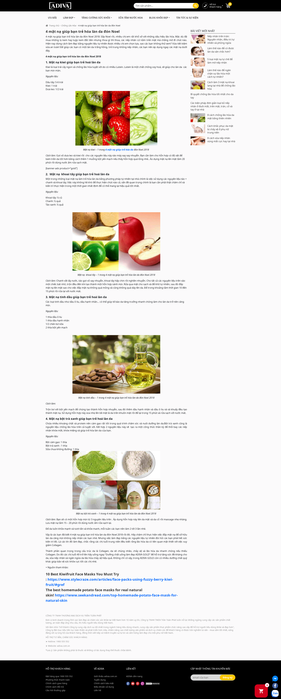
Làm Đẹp (68, 17)
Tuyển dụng (100, 679)
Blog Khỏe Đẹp (158, 17)
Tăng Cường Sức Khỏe (96, 17)
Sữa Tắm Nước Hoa (130, 17)
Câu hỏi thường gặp (55, 690)
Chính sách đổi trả (55, 686)
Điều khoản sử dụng (104, 686)
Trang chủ (54, 25)
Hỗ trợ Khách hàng (215, 5)
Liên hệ (97, 690)
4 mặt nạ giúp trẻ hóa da (119, 149)
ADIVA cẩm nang (134, 676)
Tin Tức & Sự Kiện (187, 17)
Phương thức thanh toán (58, 679)
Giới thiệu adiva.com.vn (105, 676)
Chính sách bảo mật (104, 683)
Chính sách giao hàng (56, 683)
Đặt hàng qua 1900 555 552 (59, 676)
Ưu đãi (52, 17)
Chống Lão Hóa (68, 25)
